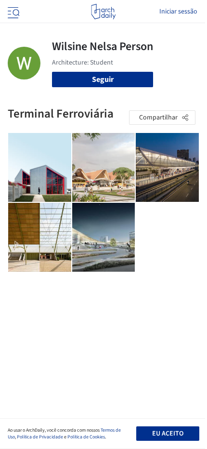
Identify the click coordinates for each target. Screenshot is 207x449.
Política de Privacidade (40, 437)
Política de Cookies (86, 437)
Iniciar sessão (178, 11)
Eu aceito (167, 433)
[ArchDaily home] (103, 11)
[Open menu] (12, 11)
